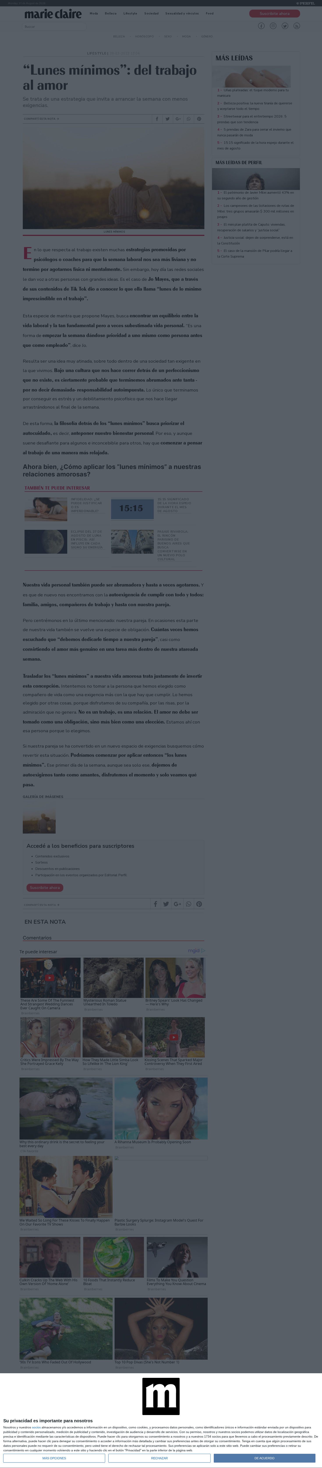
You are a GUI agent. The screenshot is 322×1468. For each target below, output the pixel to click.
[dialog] (161, 1420)
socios (36, 1427)
